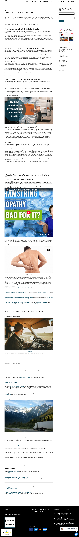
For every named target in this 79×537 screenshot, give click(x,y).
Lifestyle (6, 14)
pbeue (18, 169)
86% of (47, 32)
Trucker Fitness (10, 14)
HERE (21, 163)
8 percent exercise (33, 34)
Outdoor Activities (62, 60)
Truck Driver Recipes (62, 65)
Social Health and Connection (64, 62)
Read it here (23, 288)
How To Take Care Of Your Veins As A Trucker (24, 311)
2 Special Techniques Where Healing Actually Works (27, 175)
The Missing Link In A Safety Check (20, 12)
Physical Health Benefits (63, 61)
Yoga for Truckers (62, 70)
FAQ (5, 511)
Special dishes (61, 64)
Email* (60, 16)
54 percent (10, 34)
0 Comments (13, 169)
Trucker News (61, 67)
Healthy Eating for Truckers (63, 56)
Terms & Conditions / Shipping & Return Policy (12, 514)
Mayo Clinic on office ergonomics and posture (37, 293)
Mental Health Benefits (63, 59)
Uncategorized (61, 69)
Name (59, 11)
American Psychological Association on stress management (39, 303)
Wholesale (6, 509)
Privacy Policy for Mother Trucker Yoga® (12, 512)
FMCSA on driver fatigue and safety (33, 288)
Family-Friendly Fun (62, 55)
